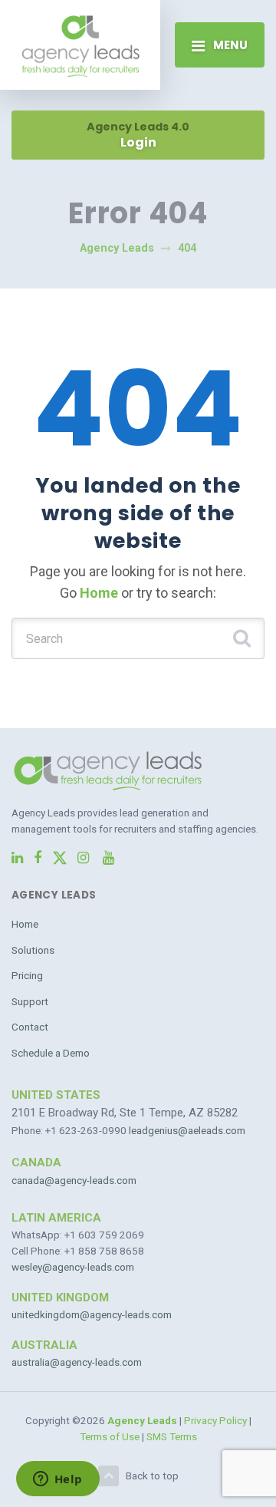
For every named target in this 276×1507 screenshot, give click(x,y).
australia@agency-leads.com (77, 1362)
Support (30, 1001)
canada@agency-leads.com (74, 1180)
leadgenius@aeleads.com (187, 1130)
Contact (30, 1027)
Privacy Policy (215, 1420)
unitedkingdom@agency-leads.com (92, 1314)
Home (99, 593)
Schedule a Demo (51, 1053)
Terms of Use (110, 1436)
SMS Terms (171, 1436)
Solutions (33, 950)
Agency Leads (142, 1420)
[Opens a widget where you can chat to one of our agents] (57, 1480)
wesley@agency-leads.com (73, 1267)
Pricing (27, 975)
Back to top (152, 1475)
